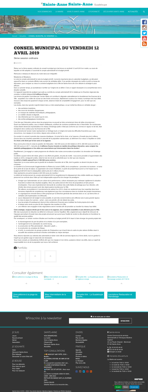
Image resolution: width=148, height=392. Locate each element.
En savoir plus (134, 387)
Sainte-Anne (80, 4)
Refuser (126, 387)
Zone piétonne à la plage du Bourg (25, 295)
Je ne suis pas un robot (101, 316)
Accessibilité (80, 342)
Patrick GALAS (49, 382)
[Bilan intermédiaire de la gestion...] (58, 284)
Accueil (14, 36)
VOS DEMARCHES (45, 11)
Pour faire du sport (18, 366)
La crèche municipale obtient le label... (57, 374)
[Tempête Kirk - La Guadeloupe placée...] (90, 284)
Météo (78, 358)
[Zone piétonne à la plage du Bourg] (26, 284)
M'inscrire (125, 321)
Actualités (133, 11)
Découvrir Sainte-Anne (113, 11)
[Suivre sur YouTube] (144, 40)
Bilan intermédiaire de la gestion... (55, 295)
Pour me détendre (18, 364)
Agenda (78, 350)
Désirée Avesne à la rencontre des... (56, 384)
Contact (78, 336)
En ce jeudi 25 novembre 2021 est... (56, 363)
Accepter (118, 387)
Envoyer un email (115, 352)
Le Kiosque (79, 361)
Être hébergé (16, 354)
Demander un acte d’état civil (22, 356)
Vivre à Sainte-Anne (76, 11)
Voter (14, 350)
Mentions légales (81, 340)
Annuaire (79, 354)
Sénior (14, 340)
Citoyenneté (94, 11)
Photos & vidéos (81, 356)
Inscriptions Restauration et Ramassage (120, 295)
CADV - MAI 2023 (50, 376)
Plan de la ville (80, 363)
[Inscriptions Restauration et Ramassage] (121, 284)
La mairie (59, 11)
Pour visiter (16, 368)
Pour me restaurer (18, 371)
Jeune (14, 336)
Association (16, 342)
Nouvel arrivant (17, 338)
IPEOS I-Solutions (66, 391)
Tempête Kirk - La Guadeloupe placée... (90, 295)
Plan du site (80, 338)
